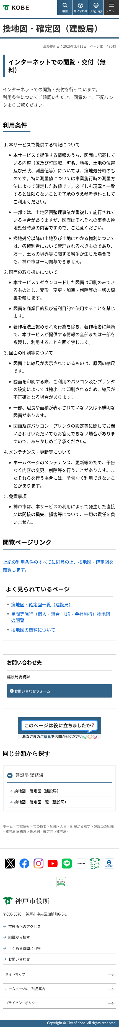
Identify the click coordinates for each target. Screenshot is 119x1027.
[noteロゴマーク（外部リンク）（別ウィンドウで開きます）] (81, 863)
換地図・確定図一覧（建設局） (41, 801)
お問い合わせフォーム (32, 691)
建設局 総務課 (29, 774)
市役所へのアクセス (24, 926)
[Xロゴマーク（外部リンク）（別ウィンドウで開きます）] (10, 864)
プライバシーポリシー (21, 1002)
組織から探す (80, 826)
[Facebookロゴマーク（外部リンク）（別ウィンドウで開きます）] (24, 863)
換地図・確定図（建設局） (37, 790)
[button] (65, 7)
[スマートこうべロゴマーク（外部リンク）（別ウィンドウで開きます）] (95, 863)
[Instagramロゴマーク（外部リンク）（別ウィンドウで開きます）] (38, 863)
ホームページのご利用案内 (25, 988)
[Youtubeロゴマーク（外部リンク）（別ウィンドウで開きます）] (53, 863)
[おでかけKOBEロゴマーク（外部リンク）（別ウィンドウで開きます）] (61, 882)
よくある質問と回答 (24, 948)
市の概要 (39, 826)
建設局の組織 (104, 826)
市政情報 (23, 826)
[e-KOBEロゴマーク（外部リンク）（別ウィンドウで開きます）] (109, 863)
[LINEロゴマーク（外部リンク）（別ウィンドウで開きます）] (67, 863)
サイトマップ (15, 974)
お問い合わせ (19, 959)
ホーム (8, 826)
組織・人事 (58, 826)
